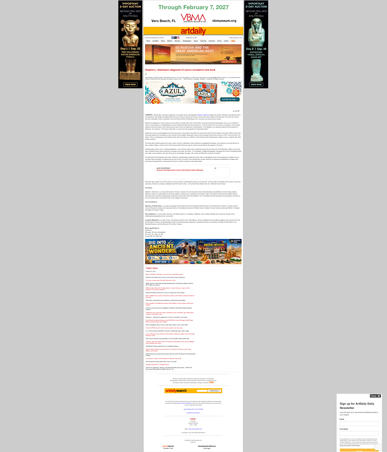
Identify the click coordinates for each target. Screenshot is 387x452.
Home (148, 41)
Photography (210, 379)
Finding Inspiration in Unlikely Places (157, 364)
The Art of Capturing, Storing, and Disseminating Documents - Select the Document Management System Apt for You (169, 368)
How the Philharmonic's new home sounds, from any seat (164, 328)
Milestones (190, 379)
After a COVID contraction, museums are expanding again (164, 274)
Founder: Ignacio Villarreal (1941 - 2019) (193, 423)
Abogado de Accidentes (193, 413)
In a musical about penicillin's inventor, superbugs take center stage (167, 331)
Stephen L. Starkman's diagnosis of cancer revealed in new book (166, 317)
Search (219, 41)
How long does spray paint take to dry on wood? (161, 361)
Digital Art (196, 379)
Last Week (155, 41)
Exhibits (181, 379)
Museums (177, 41)
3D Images (199, 382)
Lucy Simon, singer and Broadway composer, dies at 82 (163, 358)
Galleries (169, 41)
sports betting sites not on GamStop (193, 409)
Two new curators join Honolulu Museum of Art (160, 280)
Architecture (203, 379)
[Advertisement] (218, 281)
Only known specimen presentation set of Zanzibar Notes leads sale (167, 338)
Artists (163, 41)
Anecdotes (176, 382)
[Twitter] (175, 38)
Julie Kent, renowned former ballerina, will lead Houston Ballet (165, 300)
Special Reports (192, 380)
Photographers (187, 41)
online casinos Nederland (185, 403)
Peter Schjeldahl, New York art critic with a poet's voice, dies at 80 (167, 325)
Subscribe (203, 41)
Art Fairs (214, 380)
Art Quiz (181, 382)
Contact (226, 41)
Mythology (193, 382)
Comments (212, 41)
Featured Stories (201, 380)
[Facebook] (173, 38)
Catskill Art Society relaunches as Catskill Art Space (162, 346)
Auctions (209, 380)
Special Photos (183, 380)
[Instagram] (178, 38)
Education (187, 382)
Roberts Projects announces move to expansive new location (165, 292)
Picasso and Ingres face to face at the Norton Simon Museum (180, 170)
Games (196, 41)
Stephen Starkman (203, 115)
